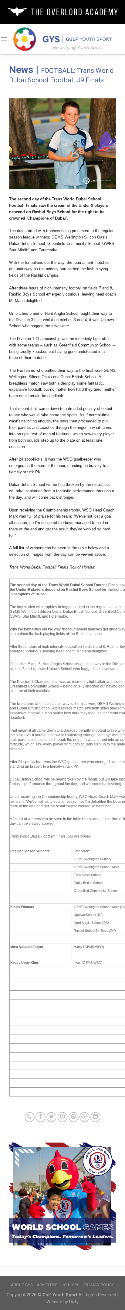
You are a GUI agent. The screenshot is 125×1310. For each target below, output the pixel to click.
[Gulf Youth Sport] (62, 39)
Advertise (47, 1285)
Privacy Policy (98, 1285)
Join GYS (70, 1285)
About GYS (22, 1285)
